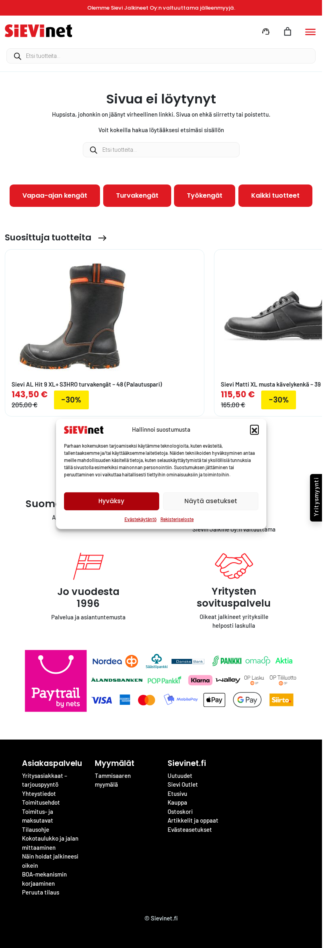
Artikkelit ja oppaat (193, 820)
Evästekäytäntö (140, 519)
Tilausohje (35, 829)
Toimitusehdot (41, 802)
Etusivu (177, 793)
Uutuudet (180, 775)
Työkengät (204, 195)
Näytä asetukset (210, 501)
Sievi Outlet (183, 784)
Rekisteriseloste (177, 519)
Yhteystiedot (39, 793)
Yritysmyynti (316, 496)
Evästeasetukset (190, 829)
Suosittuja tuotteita (48, 237)
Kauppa (177, 802)
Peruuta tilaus (40, 892)
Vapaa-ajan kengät (54, 195)
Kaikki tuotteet (275, 195)
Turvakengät (137, 195)
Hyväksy (111, 501)
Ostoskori (180, 811)
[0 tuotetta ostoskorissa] (288, 32)
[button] (254, 429)
